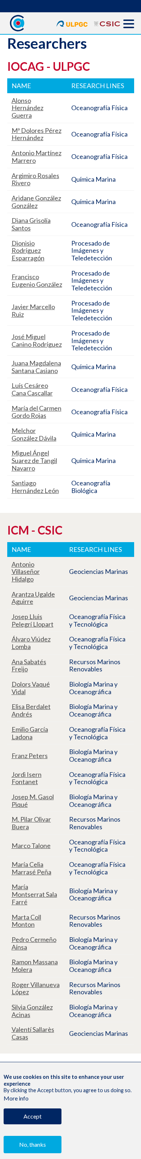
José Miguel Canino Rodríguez (37, 340)
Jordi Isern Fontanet (27, 778)
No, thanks (32, 1144)
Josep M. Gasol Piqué (33, 800)
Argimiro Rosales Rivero (35, 179)
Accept (33, 1116)
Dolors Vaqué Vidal (31, 688)
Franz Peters (30, 756)
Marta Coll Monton (26, 921)
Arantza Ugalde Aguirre (33, 598)
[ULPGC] (72, 22)
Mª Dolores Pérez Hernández (36, 134)
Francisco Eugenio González (37, 280)
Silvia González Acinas (32, 1011)
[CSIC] (107, 22)
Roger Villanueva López (36, 988)
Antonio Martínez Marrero (36, 156)
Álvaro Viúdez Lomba (31, 642)
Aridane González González (36, 201)
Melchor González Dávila (34, 434)
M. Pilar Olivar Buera (31, 823)
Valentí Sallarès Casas (33, 1033)
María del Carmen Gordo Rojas (36, 412)
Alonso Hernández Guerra (27, 107)
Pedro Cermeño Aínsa (34, 943)
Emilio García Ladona (30, 733)
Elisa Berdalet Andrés (31, 710)
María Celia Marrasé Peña (31, 868)
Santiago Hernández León (35, 486)
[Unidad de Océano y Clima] (16, 23)
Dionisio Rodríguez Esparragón (28, 250)
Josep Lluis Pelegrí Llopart (33, 620)
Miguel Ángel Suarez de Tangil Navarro (34, 460)
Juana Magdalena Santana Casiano (36, 367)
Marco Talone (31, 845)
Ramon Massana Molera (35, 965)
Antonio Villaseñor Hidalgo (26, 571)
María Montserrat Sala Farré (34, 894)
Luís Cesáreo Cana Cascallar (32, 389)
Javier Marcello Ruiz (33, 310)
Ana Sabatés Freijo (29, 665)
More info (16, 1098)
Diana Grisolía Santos (31, 224)
